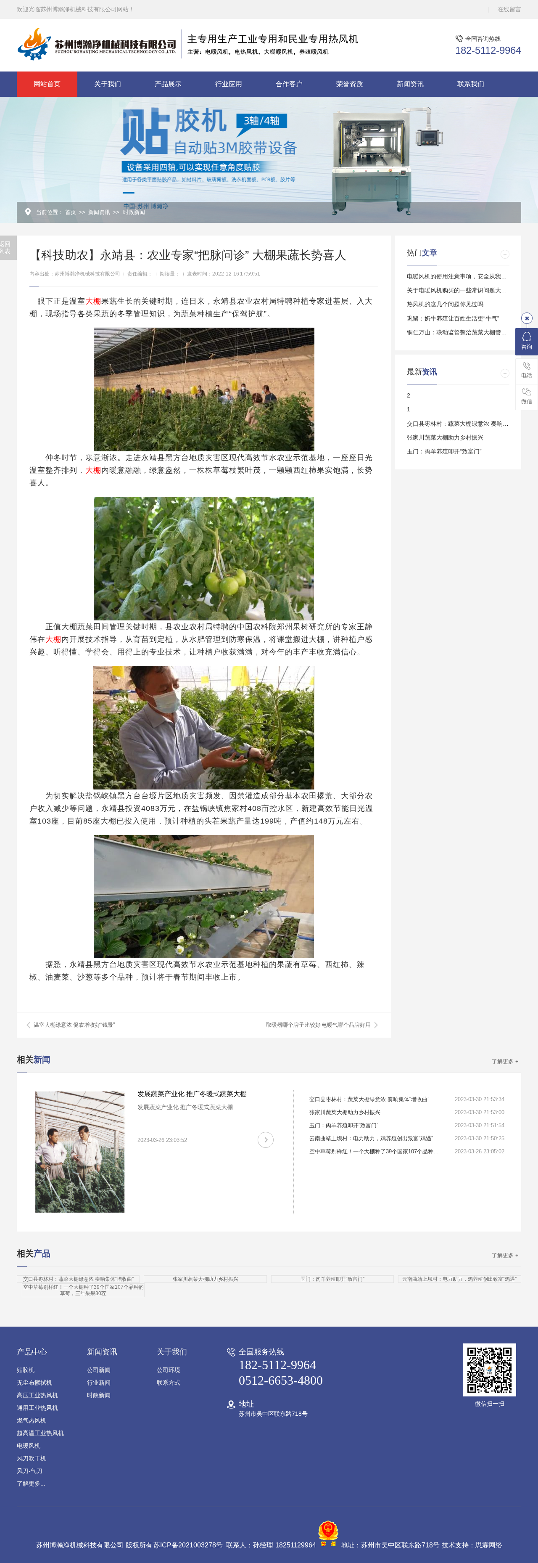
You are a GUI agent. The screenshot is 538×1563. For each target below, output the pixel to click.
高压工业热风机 (37, 1395)
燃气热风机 (31, 1420)
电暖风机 (28, 1445)
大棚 (93, 301)
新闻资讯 (410, 83)
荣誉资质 (349, 83)
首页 (70, 212)
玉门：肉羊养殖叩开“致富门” (444, 451)
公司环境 (168, 1370)
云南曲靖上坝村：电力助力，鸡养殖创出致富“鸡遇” (371, 1138)
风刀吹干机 (31, 1458)
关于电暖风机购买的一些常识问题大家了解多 (466, 290)
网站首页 (47, 83)
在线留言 (509, 9)
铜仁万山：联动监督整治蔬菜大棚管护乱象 (463, 332)
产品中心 (32, 1352)
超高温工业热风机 (40, 1433)
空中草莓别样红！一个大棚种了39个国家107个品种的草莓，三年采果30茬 (376, 1151)
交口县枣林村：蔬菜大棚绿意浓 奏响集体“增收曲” (369, 1099)
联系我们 (470, 83)
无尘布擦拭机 (34, 1382)
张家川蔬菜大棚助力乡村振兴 (445, 437)
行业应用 (228, 83)
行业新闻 (99, 1382)
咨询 (526, 347)
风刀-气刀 (29, 1471)
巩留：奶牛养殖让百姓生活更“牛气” (453, 318)
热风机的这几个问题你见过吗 (445, 304)
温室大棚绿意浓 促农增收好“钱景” (74, 1025)
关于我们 (107, 83)
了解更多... (31, 1483)
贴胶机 (25, 1370)
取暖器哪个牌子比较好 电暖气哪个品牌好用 (318, 1025)
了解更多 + (505, 1061)
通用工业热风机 (37, 1407)
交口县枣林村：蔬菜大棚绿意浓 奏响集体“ (462, 423)
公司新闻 (99, 1370)
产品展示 (168, 83)
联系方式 (168, 1382)
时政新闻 (134, 212)
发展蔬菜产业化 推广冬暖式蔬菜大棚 (192, 1093)
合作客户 (289, 83)
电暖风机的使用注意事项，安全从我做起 (460, 276)
